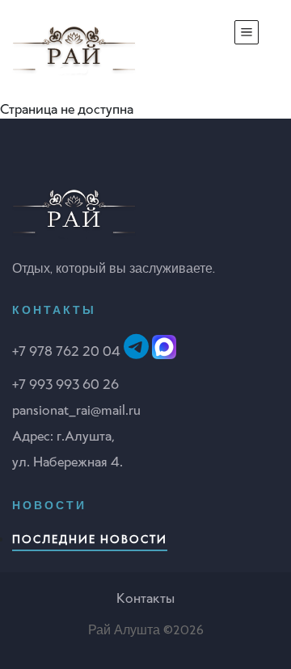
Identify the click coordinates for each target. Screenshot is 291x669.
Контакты (145, 598)
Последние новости (89, 539)
